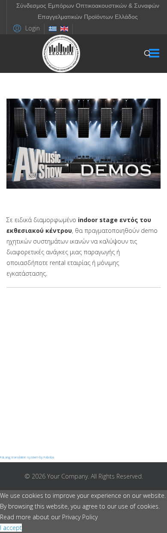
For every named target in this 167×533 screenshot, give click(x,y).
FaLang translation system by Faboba (27, 457)
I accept (11, 528)
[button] (25, 28)
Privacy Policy (80, 517)
